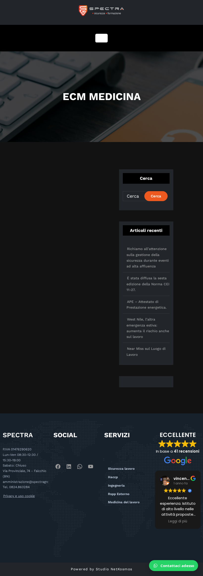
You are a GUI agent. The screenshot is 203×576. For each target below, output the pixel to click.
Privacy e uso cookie (19, 496)
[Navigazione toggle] (101, 38)
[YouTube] (91, 466)
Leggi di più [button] (177, 521)
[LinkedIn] (69, 466)
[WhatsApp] (80, 466)
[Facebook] (58, 466)
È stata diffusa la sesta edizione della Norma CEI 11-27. (148, 283)
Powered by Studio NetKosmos (101, 569)
